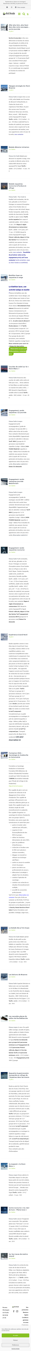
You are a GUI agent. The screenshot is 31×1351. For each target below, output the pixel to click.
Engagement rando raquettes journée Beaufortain (16, 481)
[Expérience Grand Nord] (4, 635)
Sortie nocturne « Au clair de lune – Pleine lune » (19, 1209)
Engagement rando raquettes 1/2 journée (17, 411)
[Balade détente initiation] (4, 147)
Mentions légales (15, 1348)
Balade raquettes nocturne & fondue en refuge (17, 186)
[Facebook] (14, 1311)
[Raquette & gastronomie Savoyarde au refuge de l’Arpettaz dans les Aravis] (4, 1073)
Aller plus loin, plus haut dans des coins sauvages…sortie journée (19, 27)
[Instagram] (17, 1311)
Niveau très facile (14, 156)
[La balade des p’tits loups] (4, 928)
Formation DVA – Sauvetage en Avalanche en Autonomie (18, 755)
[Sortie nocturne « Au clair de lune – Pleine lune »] (4, 1208)
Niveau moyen (13, 1027)
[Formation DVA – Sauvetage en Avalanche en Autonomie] (4, 753)
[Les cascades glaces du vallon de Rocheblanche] (4, 1016)
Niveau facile (13, 377)
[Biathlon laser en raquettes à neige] (4, 275)
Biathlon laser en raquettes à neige (16, 276)
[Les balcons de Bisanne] (4, 975)
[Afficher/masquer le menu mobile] (19, 13)
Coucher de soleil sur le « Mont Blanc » (19, 368)
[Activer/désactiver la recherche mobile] (24, 13)
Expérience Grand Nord (18, 635)
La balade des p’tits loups (19, 928)
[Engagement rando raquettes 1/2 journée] (4, 410)
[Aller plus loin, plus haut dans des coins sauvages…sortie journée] (4, 25)
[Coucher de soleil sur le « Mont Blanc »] (4, 367)
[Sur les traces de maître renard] (4, 1254)
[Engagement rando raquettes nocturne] (4, 548)
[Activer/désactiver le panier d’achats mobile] (27, 13)
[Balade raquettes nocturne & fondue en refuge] (4, 184)
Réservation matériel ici (20, 464)
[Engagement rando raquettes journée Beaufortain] (4, 479)
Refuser (15, 1340)
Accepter (15, 1335)
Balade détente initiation (19, 147)
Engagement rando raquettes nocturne (17, 549)
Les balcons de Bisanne (18, 974)
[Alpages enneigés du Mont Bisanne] (4, 86)
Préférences (15, 1345)
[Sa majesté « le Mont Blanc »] (4, 1164)
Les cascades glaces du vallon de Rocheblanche (18, 1017)
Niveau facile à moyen (15, 97)
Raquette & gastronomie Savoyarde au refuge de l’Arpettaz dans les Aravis (19, 1075)
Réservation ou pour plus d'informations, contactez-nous (18, 351)
